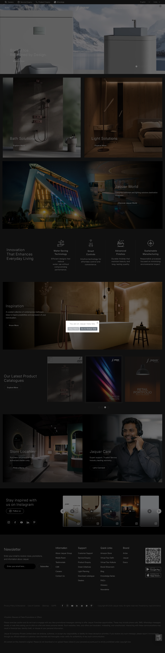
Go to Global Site (88, 329)
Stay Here (73, 329)
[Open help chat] (158, 637)
